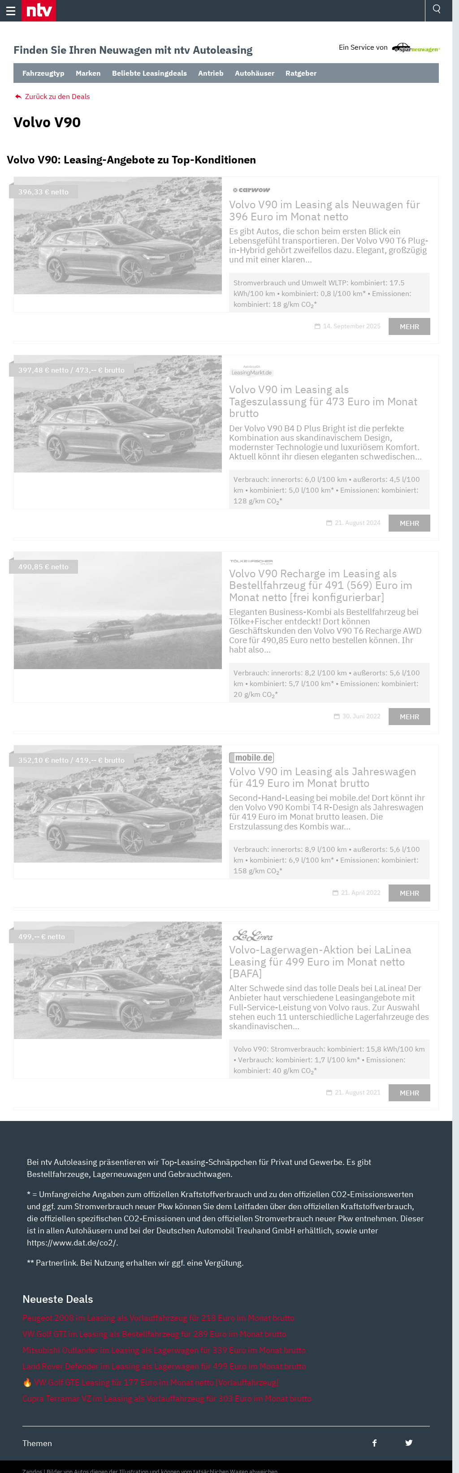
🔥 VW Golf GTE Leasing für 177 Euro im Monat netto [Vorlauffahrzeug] (150, 1382)
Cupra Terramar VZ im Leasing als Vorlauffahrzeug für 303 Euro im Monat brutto (167, 1398)
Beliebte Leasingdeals (149, 73)
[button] (39, 10)
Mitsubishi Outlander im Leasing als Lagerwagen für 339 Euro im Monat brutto (164, 1350)
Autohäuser (254, 73)
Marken (88, 73)
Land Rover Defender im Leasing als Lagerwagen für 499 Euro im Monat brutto (164, 1366)
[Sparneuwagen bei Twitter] (409, 1443)
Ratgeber (301, 73)
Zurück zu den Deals (56, 96)
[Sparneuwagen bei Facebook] (374, 1443)
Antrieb (211, 73)
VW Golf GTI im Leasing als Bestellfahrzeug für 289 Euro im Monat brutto (154, 1334)
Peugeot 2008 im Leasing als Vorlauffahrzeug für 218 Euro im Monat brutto (158, 1318)
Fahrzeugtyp (43, 73)
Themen (37, 1443)
